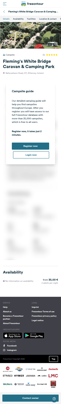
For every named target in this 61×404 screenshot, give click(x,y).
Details (6, 19)
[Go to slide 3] (30, 45)
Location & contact (48, 19)
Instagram (12, 350)
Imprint (35, 307)
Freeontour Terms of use (43, 311)
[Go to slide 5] (34, 45)
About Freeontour (11, 323)
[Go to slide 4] (32, 45)
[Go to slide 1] (27, 45)
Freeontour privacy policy (44, 315)
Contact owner (30, 398)
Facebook (12, 345)
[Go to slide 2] (28, 45)
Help (5, 307)
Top (53, 358)
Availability (18, 19)
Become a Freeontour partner (13, 317)
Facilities (31, 19)
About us (7, 311)
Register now (30, 146)
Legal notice (38, 320)
